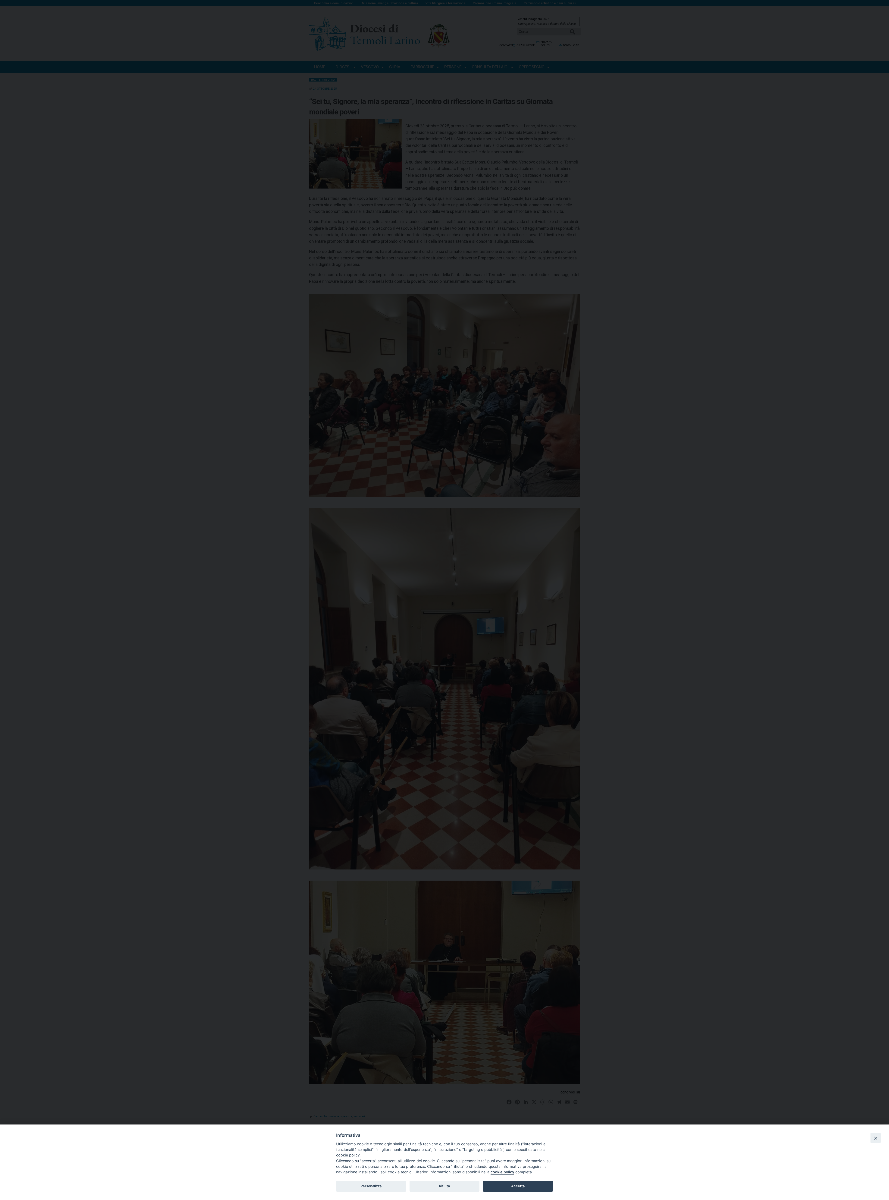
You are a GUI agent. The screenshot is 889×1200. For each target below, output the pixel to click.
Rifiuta (444, 1186)
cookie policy (502, 1172)
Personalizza (371, 1186)
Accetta (518, 1186)
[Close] (875, 1138)
